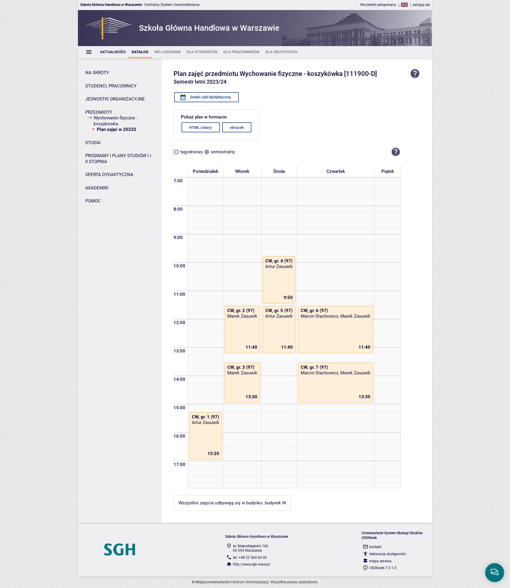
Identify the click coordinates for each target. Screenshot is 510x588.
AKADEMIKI (96, 188)
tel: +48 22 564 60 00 (250, 557)
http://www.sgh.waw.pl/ (252, 564)
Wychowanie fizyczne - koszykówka (116, 120)
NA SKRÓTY (97, 72)
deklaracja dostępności (387, 554)
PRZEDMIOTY (98, 112)
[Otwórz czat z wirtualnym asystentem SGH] (494, 572)
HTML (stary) (200, 127)
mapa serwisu (380, 561)
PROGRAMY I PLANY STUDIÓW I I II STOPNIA (118, 158)
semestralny (223, 152)
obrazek (237, 127)
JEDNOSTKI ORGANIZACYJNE (115, 99)
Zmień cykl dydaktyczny (210, 97)
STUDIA (93, 142)
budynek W (275, 503)
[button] (396, 152)
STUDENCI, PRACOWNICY (111, 86)
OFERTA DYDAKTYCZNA (109, 174)
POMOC (93, 201)
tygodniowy (191, 152)
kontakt (375, 547)
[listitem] (113, 52)
